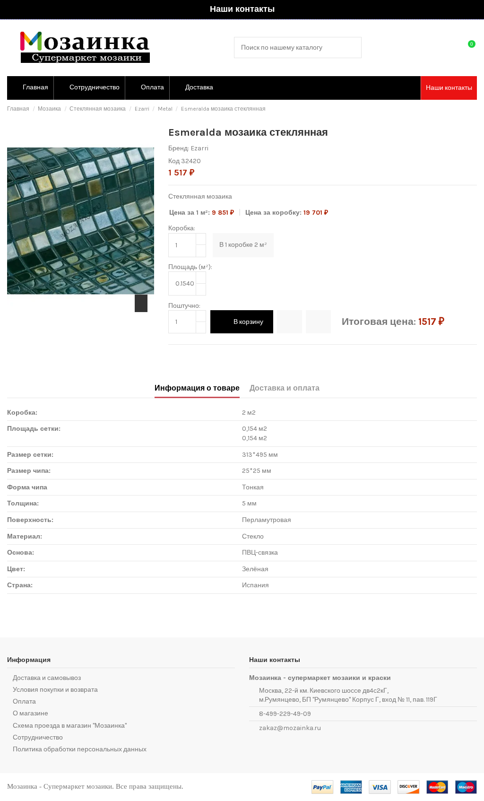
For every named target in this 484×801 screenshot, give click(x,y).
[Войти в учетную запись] (449, 47)
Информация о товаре (197, 387)
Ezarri (199, 148)
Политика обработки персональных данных (80, 749)
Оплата (24, 701)
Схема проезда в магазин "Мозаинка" (70, 726)
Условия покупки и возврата (55, 690)
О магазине (30, 713)
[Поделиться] (173, 356)
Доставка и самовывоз (47, 678)
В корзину (248, 322)
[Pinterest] (194, 356)
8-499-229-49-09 (285, 714)
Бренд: (178, 148)
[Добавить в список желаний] (289, 321)
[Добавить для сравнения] (318, 321)
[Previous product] (464, 109)
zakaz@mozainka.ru (290, 728)
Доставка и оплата (285, 387)
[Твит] (183, 356)
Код (174, 161)
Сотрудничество (38, 737)
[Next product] (473, 109)
